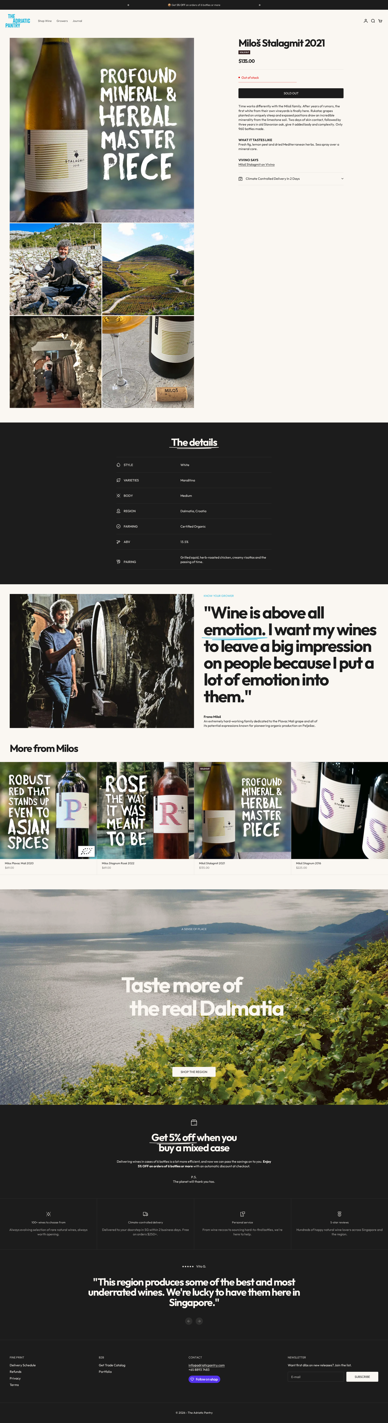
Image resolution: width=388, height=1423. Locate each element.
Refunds (15, 1372)
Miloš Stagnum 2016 (308, 863)
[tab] (44, 748)
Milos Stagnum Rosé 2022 (118, 863)
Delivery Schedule (23, 1365)
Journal (77, 21)
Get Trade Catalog (112, 1365)
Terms (14, 1385)
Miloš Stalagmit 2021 (212, 863)
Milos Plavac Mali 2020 (19, 863)
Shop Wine (45, 21)
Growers (62, 21)
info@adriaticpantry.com (207, 1365)
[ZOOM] (184, 213)
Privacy (15, 1378)
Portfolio (105, 1372)
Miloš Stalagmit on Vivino (256, 164)
